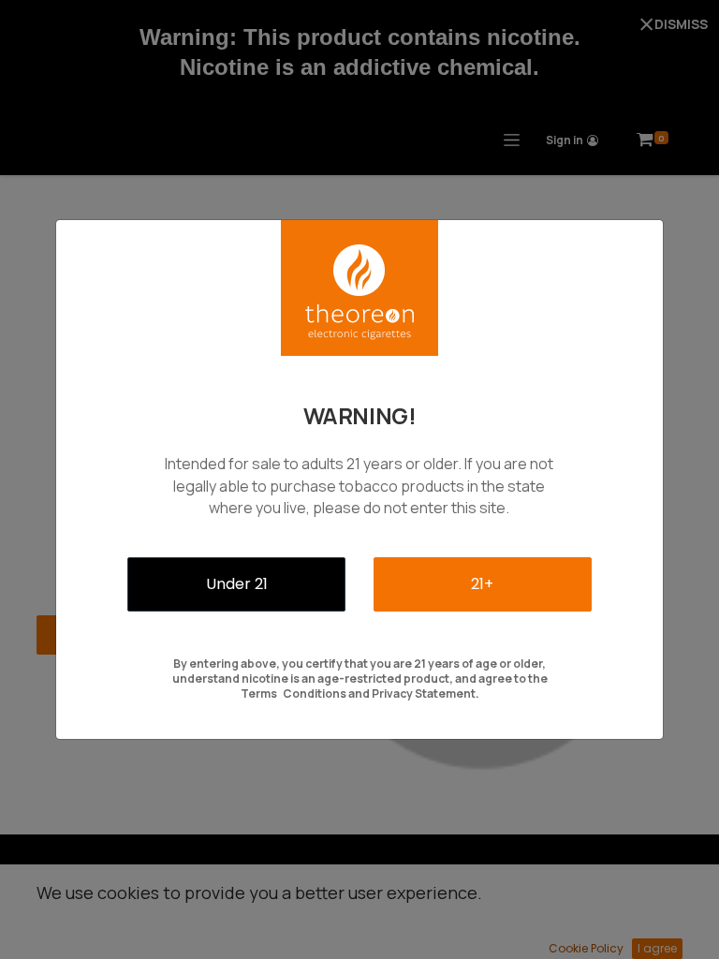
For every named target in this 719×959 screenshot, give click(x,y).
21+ (482, 584)
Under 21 (237, 584)
